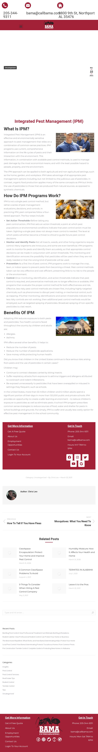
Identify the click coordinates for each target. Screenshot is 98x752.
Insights (6, 667)
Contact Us (13, 450)
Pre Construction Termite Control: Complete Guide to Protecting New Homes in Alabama (36, 648)
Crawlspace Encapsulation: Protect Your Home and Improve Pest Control (31, 554)
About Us (12, 436)
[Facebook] (69, 457)
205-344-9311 (81, 431)
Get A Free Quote (16, 431)
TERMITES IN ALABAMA (81, 570)
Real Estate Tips (9, 678)
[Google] (81, 464)
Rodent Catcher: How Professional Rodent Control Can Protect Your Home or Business (36, 637)
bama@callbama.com (79, 440)
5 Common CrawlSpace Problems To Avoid (31, 572)
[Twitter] (85, 457)
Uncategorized (10, 68)
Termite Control (8, 686)
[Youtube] (73, 464)
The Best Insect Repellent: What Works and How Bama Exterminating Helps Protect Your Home (39, 640)
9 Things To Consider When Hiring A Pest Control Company (29, 588)
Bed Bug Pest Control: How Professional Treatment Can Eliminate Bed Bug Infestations (36, 633)
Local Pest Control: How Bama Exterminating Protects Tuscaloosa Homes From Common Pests (39, 644)
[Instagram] (77, 457)
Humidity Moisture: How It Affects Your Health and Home (82, 552)
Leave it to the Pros (78, 584)
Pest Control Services (11, 674)
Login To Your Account (19, 454)
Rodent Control (8, 682)
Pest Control (7, 670)
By (53, 477)
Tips (4, 690)
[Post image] (10, 553)
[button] (21, 26)
